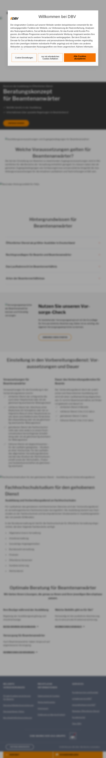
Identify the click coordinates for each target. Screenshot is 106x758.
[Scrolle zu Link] (14, 17)
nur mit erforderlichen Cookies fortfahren (50, 57)
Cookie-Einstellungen (24, 58)
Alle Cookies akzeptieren (80, 57)
